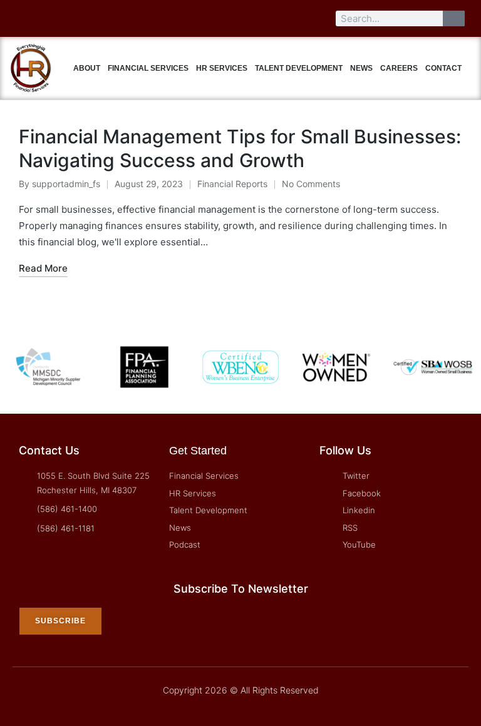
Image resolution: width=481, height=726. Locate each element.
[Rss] (92, 18)
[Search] (454, 18)
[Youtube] (115, 18)
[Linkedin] (69, 18)
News (361, 68)
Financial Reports (232, 183)
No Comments (311, 183)
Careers (399, 68)
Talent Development (299, 68)
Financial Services (148, 68)
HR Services (221, 68)
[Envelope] (138, 18)
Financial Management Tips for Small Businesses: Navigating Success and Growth (240, 148)
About (86, 68)
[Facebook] (46, 18)
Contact (443, 68)
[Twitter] (24, 18)
